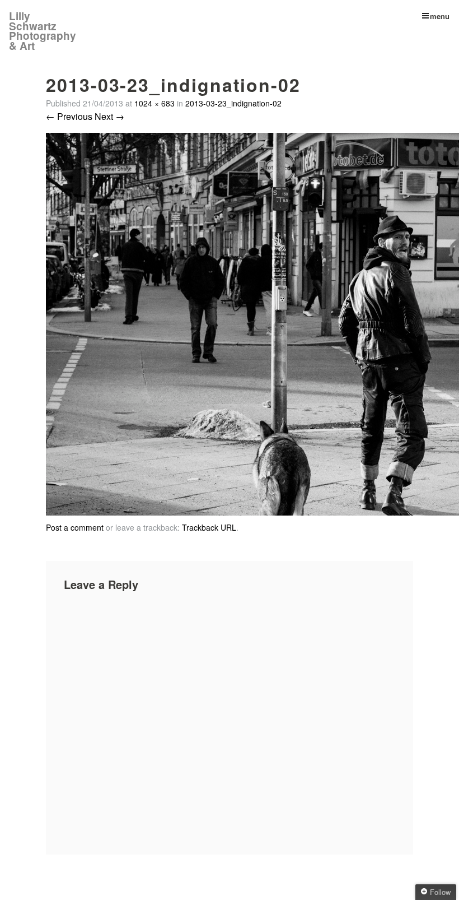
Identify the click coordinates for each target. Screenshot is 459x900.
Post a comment (75, 527)
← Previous (69, 116)
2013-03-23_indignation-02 (233, 103)
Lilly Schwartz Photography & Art (42, 30)
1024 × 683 (154, 103)
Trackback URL (209, 527)
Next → (109, 116)
